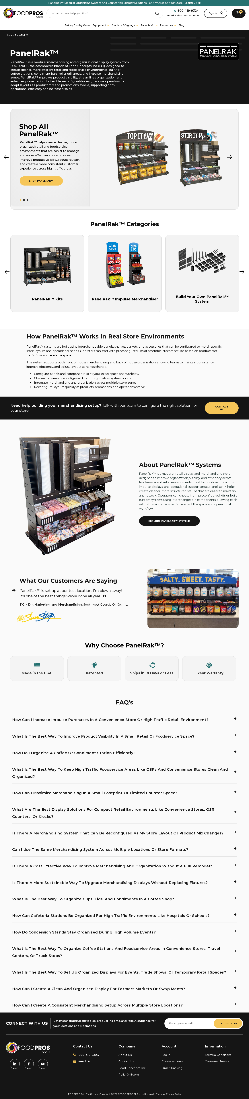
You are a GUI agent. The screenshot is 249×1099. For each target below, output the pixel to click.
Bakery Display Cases (77, 25)
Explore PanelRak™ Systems (169, 520)
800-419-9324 (188, 10)
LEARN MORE (193, 3)
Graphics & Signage (123, 25)
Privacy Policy (173, 1094)
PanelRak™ (148, 25)
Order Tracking (172, 1068)
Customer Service (217, 1061)
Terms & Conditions (218, 1055)
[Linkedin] (15, 1064)
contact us (221, 408)
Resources (166, 25)
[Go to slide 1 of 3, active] (20, 200)
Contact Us (189, 15)
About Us (125, 1055)
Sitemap (160, 1094)
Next (229, 157)
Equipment (99, 25)
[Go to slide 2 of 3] (24, 200)
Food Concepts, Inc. (132, 1068)
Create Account (173, 1061)
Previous (6, 157)
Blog (181, 25)
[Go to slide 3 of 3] (27, 200)
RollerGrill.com (128, 1074)
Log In (166, 1055)
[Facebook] (29, 1064)
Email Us (84, 1061)
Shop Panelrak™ (41, 180)
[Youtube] (43, 1064)
